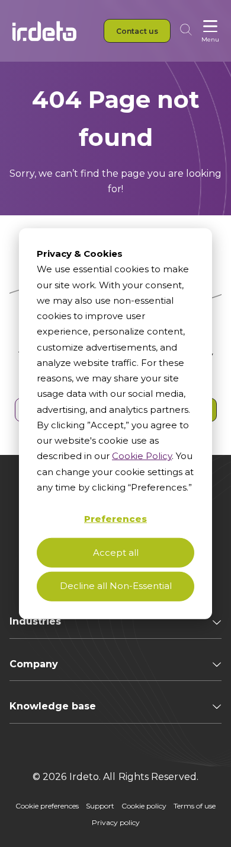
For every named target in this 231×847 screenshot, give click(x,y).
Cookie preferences (47, 805)
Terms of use (195, 805)
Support (100, 805)
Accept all (116, 552)
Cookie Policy (142, 455)
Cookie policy (143, 805)
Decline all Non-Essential (116, 585)
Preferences (115, 518)
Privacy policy (116, 822)
